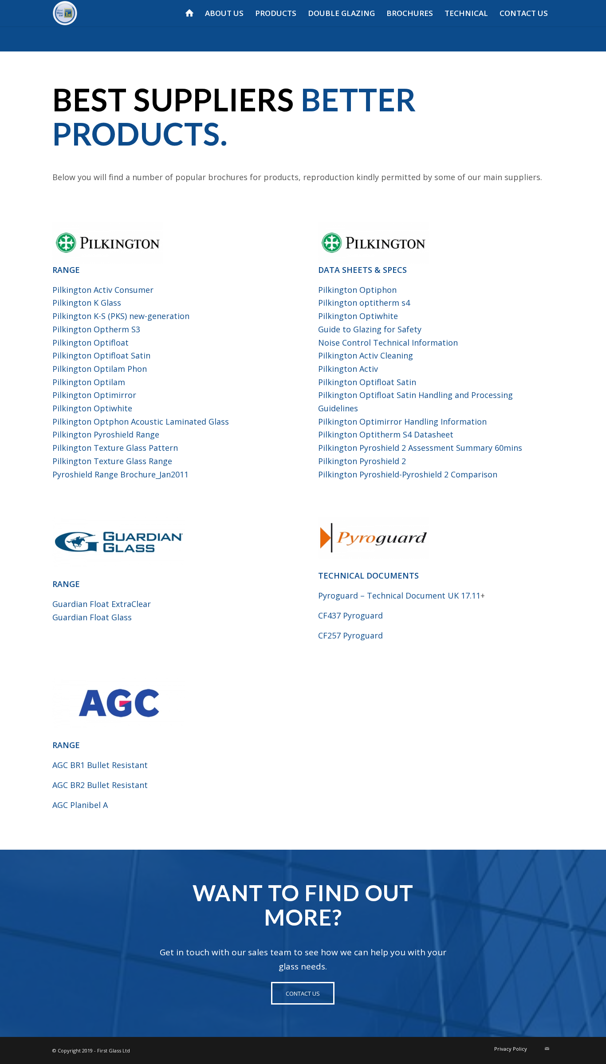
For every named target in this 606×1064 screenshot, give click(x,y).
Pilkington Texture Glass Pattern (115, 447)
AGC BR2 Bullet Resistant (100, 785)
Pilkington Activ (348, 368)
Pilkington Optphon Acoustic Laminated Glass (140, 421)
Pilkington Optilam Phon (99, 368)
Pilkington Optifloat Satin (101, 355)
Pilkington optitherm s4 (364, 302)
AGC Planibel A (80, 805)
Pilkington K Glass (86, 302)
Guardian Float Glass (92, 617)
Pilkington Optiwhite (92, 408)
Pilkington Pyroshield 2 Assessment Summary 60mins (420, 447)
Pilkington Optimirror (94, 395)
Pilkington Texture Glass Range (112, 461)
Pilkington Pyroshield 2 (362, 461)
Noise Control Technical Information (388, 342)
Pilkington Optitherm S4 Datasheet (385, 434)
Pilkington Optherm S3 (96, 329)
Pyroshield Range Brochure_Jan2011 (120, 474)
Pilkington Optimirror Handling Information (402, 421)
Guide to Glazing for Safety (369, 329)
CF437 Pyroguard (350, 615)
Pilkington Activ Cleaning (365, 355)
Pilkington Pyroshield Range (105, 434)
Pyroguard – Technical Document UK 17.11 (399, 595)
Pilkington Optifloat (90, 342)
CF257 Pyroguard (350, 635)
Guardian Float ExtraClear (101, 604)
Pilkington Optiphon (357, 289)
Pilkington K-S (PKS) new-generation (120, 316)
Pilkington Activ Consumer (102, 289)
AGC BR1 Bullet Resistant (100, 765)
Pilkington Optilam (88, 382)
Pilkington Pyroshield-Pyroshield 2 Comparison (407, 474)
